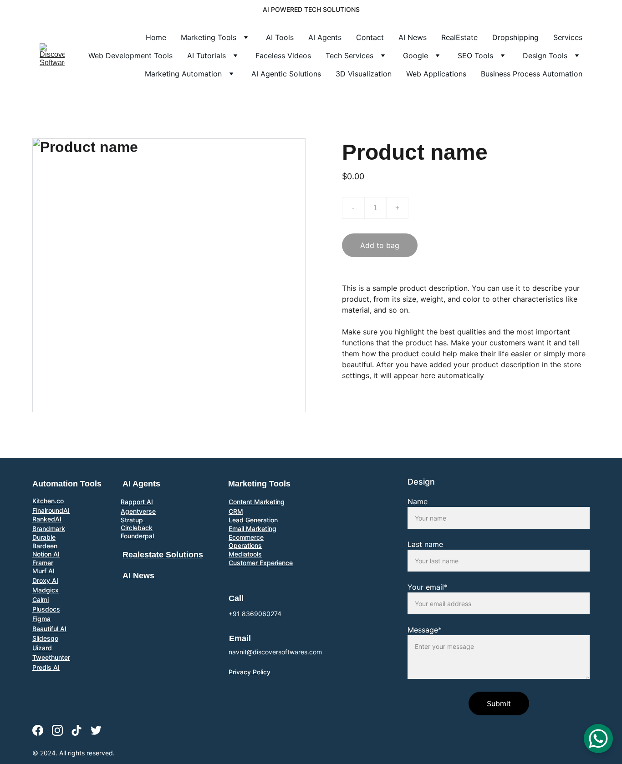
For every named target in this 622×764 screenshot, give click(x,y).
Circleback (137, 527)
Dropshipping (515, 37)
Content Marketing (257, 502)
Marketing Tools (208, 37)
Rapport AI (137, 502)
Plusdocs (46, 609)
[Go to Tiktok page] (76, 730)
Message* (425, 629)
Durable (44, 537)
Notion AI (46, 554)
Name (418, 501)
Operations (245, 545)
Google (415, 55)
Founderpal (137, 536)
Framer (42, 563)
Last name (425, 544)
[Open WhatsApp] (598, 738)
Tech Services (349, 55)
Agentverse (138, 511)
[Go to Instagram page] (57, 730)
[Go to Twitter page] (96, 730)
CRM (236, 511)
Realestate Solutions (162, 554)
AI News (412, 37)
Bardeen (44, 546)
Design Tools (545, 55)
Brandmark (48, 528)
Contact (370, 37)
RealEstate (459, 37)
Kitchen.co (48, 501)
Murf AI (43, 571)
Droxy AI (45, 580)
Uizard (42, 648)
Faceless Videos (283, 55)
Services (567, 37)
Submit (499, 703)
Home (156, 37)
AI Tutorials (206, 55)
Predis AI (46, 667)
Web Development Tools (130, 55)
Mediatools (245, 554)
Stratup (133, 520)
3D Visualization (364, 73)
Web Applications (436, 73)
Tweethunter (51, 657)
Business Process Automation (531, 73)
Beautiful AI (49, 628)
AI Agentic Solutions (286, 73)
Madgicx (45, 590)
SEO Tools (475, 55)
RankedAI (46, 519)
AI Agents (325, 37)
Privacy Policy (249, 672)
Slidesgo (45, 638)
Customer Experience (261, 563)
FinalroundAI (51, 510)
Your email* (428, 587)
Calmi (40, 599)
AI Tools (280, 37)
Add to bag (379, 245)
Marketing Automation (183, 73)
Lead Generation (253, 520)
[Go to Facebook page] (37, 730)
